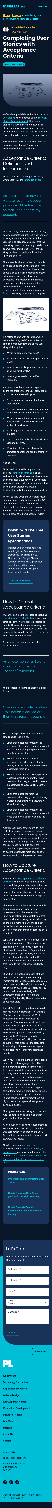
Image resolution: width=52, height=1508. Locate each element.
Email (11, 1291)
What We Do (9, 1375)
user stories (9, 117)
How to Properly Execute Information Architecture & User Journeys (25, 1211)
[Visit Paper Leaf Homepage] (14, 6)
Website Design (11, 1395)
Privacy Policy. (34, 1494)
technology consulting (23, 472)
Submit (12, 1332)
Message (13, 1311)
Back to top (40, 1351)
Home (6, 15)
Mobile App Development (16, 1408)
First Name (14, 1269)
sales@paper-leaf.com (14, 1457)
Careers (7, 1440)
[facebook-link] (5, 1482)
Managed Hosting (12, 1414)
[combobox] (27, 1303)
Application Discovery (15, 1388)
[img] (8, 1363)
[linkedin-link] (11, 1482)
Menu (41, 6)
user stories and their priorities (18, 618)
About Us (8, 1434)
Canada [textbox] (11, 1303)
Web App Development (15, 1401)
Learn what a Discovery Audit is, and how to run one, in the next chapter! (25, 1159)
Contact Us (9, 1452)
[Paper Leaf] (8, 1366)
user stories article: (32, 179)
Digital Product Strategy (14, 64)
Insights (16, 15)
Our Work (8, 1421)
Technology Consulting (15, 1382)
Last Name (14, 1280)
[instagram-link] (17, 1482)
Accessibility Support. (13, 1497)
